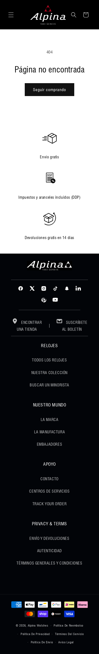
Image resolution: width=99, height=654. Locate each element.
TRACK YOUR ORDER (49, 504)
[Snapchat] (67, 288)
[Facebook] (20, 288)
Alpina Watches (38, 625)
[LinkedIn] (78, 288)
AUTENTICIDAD (49, 551)
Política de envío (42, 642)
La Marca (50, 419)
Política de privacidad (35, 634)
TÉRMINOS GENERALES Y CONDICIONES (49, 563)
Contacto (49, 479)
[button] (11, 15)
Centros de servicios (49, 491)
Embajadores (49, 444)
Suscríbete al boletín (74, 326)
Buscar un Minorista (49, 385)
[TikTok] (55, 288)
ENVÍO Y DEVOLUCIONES (49, 538)
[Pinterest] (44, 300)
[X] (32, 288)
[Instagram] (44, 288)
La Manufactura (49, 432)
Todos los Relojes (49, 360)
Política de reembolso (68, 625)
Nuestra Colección (49, 372)
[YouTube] (55, 300)
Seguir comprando (49, 89)
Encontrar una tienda (29, 326)
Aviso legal (66, 642)
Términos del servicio (69, 634)
